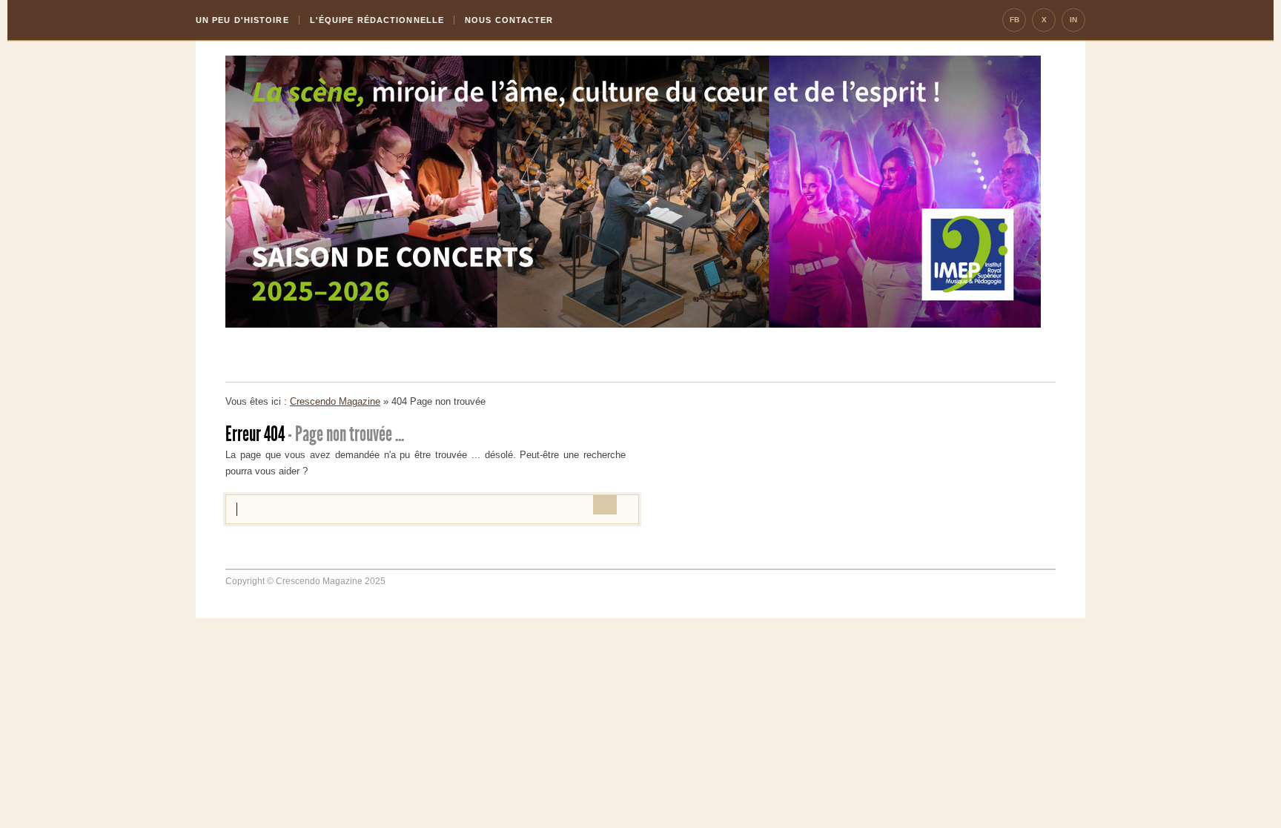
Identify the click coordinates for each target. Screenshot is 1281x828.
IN (1073, 20)
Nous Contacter (509, 20)
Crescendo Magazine (335, 401)
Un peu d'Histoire (242, 20)
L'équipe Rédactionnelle (377, 20)
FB (1014, 20)
